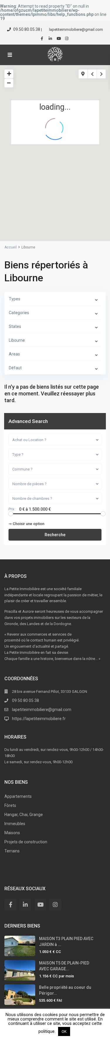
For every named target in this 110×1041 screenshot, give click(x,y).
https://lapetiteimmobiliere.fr (39, 718)
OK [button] (64, 1031)
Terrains (12, 851)
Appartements (18, 796)
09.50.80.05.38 (26, 29)
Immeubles (14, 823)
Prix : (12, 509)
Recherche (55, 534)
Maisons (12, 832)
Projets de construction (25, 841)
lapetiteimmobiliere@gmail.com (41, 709)
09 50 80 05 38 (25, 700)
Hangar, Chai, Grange (23, 814)
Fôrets (10, 805)
